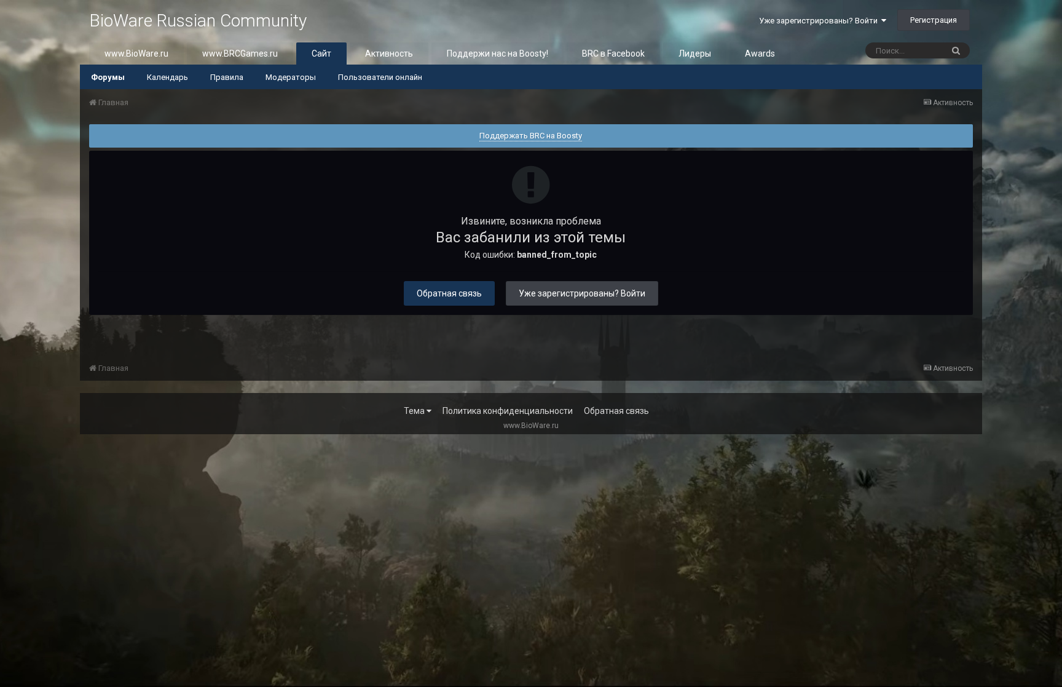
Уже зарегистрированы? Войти (820, 20)
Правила (226, 77)
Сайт (321, 53)
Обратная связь (449, 293)
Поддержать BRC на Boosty (530, 135)
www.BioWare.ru (136, 53)
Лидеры (694, 53)
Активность (389, 53)
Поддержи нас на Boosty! (497, 53)
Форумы (108, 77)
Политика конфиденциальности (507, 411)
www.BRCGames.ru (240, 53)
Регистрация (933, 20)
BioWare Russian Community (198, 20)
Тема (415, 411)
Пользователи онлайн (380, 77)
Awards (760, 53)
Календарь (167, 77)
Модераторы (291, 77)
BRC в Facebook (613, 53)
